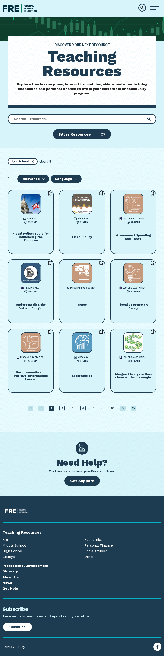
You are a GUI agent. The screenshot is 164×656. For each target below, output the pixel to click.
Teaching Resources (22, 532)
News (7, 582)
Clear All (45, 161)
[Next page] (123, 408)
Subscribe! (17, 627)
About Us (11, 577)
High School (12, 551)
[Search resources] (149, 119)
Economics (93, 539)
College (9, 557)
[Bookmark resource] (50, 193)
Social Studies (96, 551)
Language (63, 179)
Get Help (10, 588)
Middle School (14, 545)
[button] (142, 8)
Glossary (10, 571)
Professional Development (26, 566)
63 (112, 408)
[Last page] (133, 408)
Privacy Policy (14, 647)
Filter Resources (75, 134)
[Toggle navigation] (154, 8)
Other (89, 557)
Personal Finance (99, 545)
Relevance (31, 179)
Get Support (82, 480)
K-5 (5, 539)
